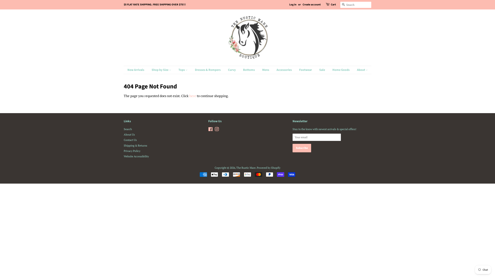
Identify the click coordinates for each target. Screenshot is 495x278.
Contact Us (130, 140)
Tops (181, 70)
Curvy (232, 70)
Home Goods (341, 70)
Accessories (284, 70)
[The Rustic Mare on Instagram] (217, 130)
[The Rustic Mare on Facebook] (210, 130)
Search (128, 129)
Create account (312, 5)
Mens (265, 70)
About (361, 70)
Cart (333, 5)
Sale (322, 70)
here (192, 96)
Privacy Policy (132, 151)
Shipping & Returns (135, 145)
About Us (129, 134)
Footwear (305, 70)
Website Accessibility (136, 156)
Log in (292, 5)
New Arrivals (135, 70)
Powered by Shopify (268, 168)
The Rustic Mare (246, 168)
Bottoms (249, 70)
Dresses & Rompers (208, 70)
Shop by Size (160, 70)
